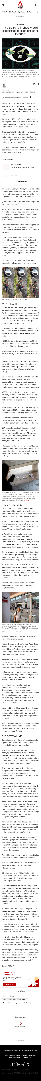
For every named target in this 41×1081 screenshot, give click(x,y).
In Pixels (30, 12)
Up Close (21, 12)
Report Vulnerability (14, 1057)
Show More (20, 181)
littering (12, 996)
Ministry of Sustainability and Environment (14, 999)
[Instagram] (18, 1065)
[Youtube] (28, 1065)
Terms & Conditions (21, 1055)
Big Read (12, 12)
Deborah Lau (6, 90)
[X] (23, 1065)
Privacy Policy (32, 1055)
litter (4, 996)
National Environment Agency (11, 1003)
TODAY (4, 12)
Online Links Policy (26, 1057)
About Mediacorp (10, 1055)
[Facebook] (13, 1065)
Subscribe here (9, 984)
